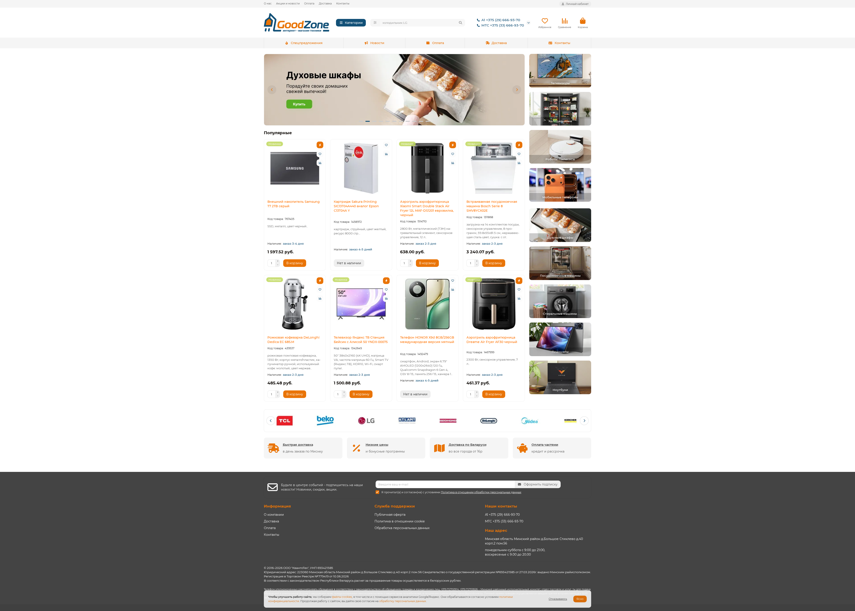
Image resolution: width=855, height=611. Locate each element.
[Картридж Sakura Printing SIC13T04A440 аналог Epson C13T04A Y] (361, 168)
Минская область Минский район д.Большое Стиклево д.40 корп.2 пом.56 (534, 541)
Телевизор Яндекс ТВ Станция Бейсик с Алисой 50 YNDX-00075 (361, 339)
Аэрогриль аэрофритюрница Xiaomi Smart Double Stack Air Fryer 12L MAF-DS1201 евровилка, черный (427, 208)
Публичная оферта (390, 515)
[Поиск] (460, 22)
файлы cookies (342, 597)
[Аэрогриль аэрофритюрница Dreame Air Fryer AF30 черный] (493, 304)
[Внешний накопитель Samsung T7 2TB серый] (294, 168)
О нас (268, 3)
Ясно (580, 599)
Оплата (309, 3)
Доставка (325, 3)
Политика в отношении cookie (400, 521)
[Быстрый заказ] (320, 145)
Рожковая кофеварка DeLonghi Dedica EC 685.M (293, 339)
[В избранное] (320, 153)
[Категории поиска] (375, 22)
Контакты (342, 3)
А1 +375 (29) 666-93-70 (500, 20)
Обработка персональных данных (402, 528)
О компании (274, 515)
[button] (271, 89)
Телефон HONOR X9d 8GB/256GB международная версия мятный (427, 339)
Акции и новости (288, 3)
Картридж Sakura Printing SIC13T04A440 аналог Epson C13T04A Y (356, 206)
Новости (377, 43)
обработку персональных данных (402, 601)
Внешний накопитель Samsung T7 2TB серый (293, 204)
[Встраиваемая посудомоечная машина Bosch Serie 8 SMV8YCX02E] (493, 168)
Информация (277, 506)
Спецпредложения (307, 43)
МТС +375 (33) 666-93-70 (502, 25)
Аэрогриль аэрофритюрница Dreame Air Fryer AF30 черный (491, 339)
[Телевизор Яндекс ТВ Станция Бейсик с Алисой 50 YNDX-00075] (361, 304)
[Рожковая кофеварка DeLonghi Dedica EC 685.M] (294, 304)
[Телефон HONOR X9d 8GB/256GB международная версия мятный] (427, 304)
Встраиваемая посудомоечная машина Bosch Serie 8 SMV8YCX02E (491, 206)
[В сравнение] (320, 162)
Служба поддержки (395, 506)
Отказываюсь (558, 599)
